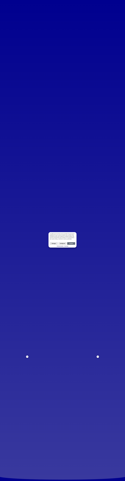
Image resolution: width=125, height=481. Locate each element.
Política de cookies (60, 245)
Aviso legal (66, 245)
